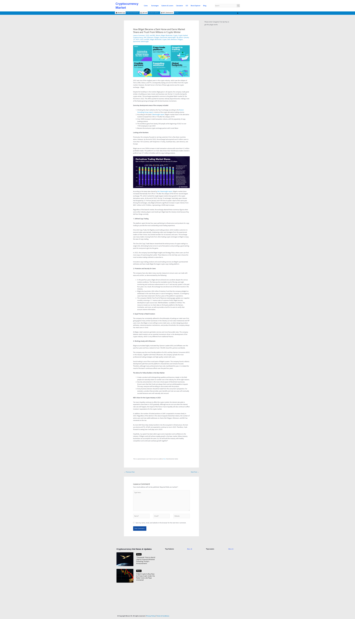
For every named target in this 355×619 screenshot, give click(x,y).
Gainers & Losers (167, 5)
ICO (187, 5)
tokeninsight (172, 37)
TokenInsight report (158, 114)
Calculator (179, 5)
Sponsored (163, 37)
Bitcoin (158, 35)
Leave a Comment (139, 35)
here (164, 459)
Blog (204, 5)
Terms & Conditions (163, 616)
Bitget (163, 35)
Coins (146, 5)
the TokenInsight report (164, 191)
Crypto (175, 35)
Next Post (195, 472)
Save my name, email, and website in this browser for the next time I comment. (161, 523)
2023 (147, 35)
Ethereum (150, 37)
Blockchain (169, 35)
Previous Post (129, 472)
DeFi (145, 37)
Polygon (156, 37)
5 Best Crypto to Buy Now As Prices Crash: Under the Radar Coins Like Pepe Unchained (145, 577)
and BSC (152, 35)
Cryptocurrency (138, 37)
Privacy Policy (150, 616)
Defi (168, 39)
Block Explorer (195, 5)
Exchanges (155, 5)
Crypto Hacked (183, 35)
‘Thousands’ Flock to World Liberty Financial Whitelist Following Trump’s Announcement (145, 560)
